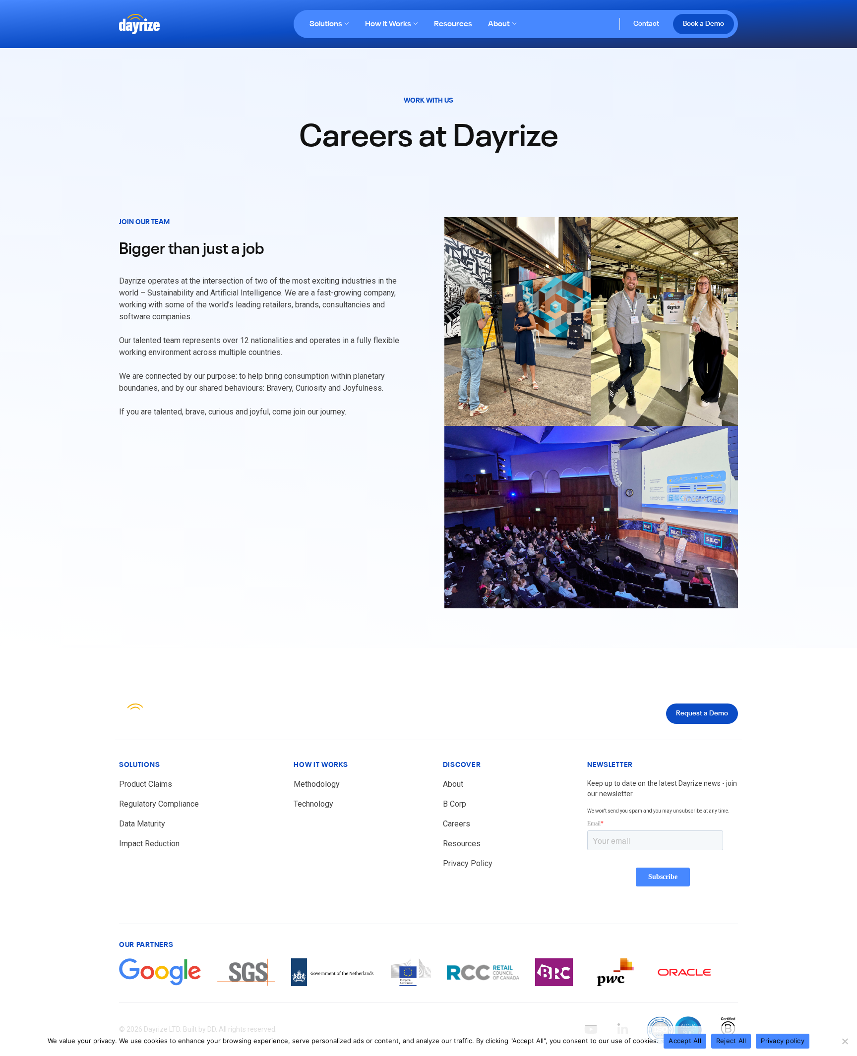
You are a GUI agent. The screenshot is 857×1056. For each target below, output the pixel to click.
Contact (646, 23)
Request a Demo (702, 713)
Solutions (325, 24)
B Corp (454, 804)
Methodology (317, 784)
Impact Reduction (149, 843)
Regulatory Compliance (159, 804)
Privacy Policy (467, 863)
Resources (453, 24)
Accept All (685, 1041)
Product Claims (145, 784)
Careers (456, 823)
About (499, 24)
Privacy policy (782, 1041)
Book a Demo (703, 23)
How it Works (388, 24)
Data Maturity (142, 823)
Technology (313, 804)
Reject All (731, 1041)
